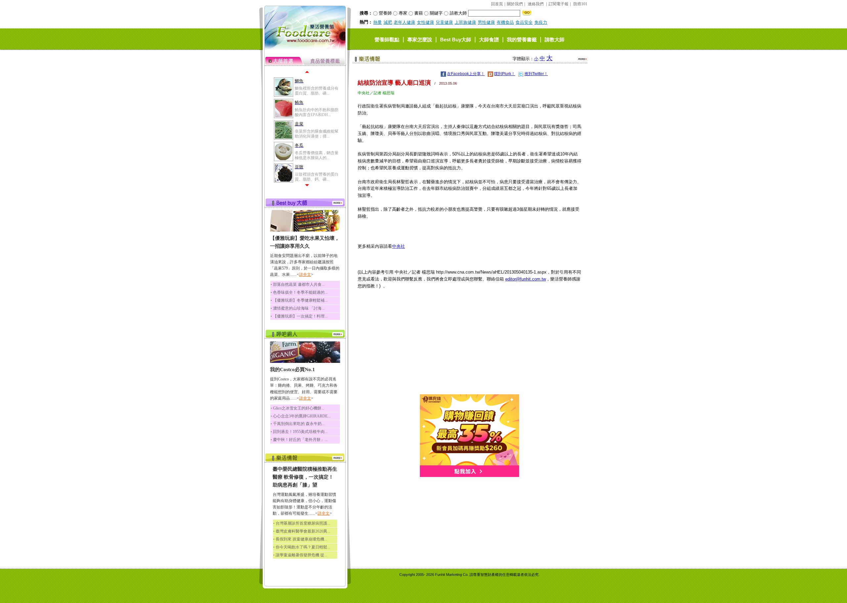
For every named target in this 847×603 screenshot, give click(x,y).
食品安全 (524, 22)
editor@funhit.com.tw (525, 279)
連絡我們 (536, 4)
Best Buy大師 (455, 39)
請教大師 (554, 39)
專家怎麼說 (419, 39)
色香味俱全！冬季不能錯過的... (300, 292)
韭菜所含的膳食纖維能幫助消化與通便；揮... (316, 133)
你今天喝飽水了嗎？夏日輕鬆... (303, 547)
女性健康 (425, 22)
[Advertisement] (469, 348)
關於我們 (515, 4)
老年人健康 (404, 22)
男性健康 (486, 22)
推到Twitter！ (536, 73)
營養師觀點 (387, 39)
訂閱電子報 (558, 4)
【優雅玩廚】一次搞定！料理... (300, 316)
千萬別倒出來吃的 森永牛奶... (299, 423)
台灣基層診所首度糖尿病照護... (303, 523)
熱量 (377, 22)
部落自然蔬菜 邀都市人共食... (299, 284)
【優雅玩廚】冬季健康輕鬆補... (300, 300)
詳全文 (305, 274)
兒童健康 (444, 22)
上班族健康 (465, 22)
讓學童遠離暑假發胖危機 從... (301, 555)
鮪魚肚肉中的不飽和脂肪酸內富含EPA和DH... (316, 112)
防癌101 (580, 4)
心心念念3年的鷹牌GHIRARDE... (302, 416)
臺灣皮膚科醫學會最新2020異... (303, 531)
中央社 (398, 246)
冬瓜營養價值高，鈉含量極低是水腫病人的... (316, 155)
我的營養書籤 (522, 39)
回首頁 (497, 4)
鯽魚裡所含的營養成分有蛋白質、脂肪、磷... (316, 90)
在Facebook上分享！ (466, 73)
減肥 (387, 22)
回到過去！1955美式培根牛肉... (300, 431)
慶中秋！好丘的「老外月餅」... (300, 439)
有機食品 (505, 22)
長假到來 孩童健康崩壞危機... (301, 539)
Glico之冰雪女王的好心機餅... (298, 408)
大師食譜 (489, 39)
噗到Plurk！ (504, 73)
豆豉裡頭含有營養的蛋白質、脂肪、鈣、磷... (316, 176)
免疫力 (540, 22)
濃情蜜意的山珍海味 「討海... (299, 308)
